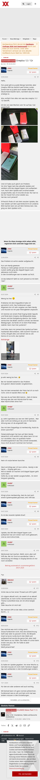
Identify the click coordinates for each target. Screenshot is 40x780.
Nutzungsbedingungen (16, 739)
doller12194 (9, 715)
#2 (38, 257)
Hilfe (3, 741)
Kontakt (4, 739)
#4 (38, 374)
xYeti (4, 64)
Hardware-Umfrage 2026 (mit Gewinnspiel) (18, 45)
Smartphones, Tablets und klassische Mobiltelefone (21, 716)
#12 (37, 626)
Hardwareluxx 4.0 (9, 735)
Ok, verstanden (25, 774)
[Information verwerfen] (37, 44)
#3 (38, 294)
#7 (38, 491)
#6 (38, 457)
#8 (38, 511)
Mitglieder (26, 39)
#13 (37, 661)
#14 (37, 683)
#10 (37, 550)
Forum (4, 39)
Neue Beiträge (14, 39)
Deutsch (21, 735)
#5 (38, 415)
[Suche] (23, 4)
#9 (38, 529)
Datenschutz (29, 739)
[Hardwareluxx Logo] (5, 4)
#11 (37, 588)
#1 (38, 77)
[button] (8, 39)
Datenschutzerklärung (16, 768)
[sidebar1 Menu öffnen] (35, 4)
